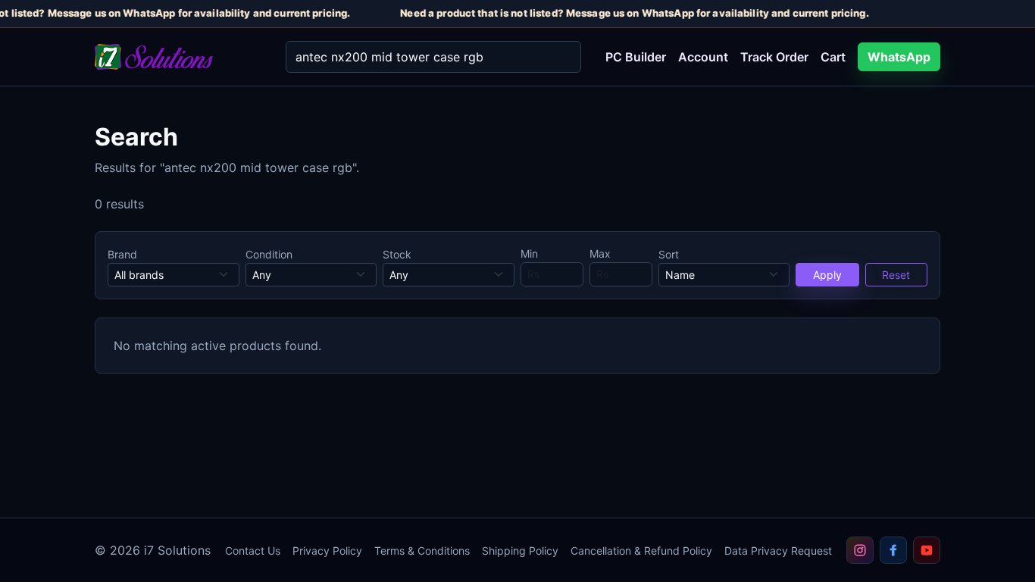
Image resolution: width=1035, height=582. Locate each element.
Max (600, 253)
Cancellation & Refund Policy (641, 550)
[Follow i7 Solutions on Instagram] (860, 550)
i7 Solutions (177, 550)
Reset (896, 274)
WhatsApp (899, 56)
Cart (833, 56)
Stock (397, 254)
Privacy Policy (327, 550)
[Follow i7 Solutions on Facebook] (893, 550)
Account (703, 56)
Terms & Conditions (422, 550)
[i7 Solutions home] (178, 57)
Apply (827, 274)
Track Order (774, 56)
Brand (122, 254)
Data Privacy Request (778, 550)
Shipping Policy (520, 550)
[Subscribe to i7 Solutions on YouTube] (926, 550)
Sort (668, 254)
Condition (268, 254)
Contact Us (252, 550)
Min (529, 253)
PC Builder (635, 56)
